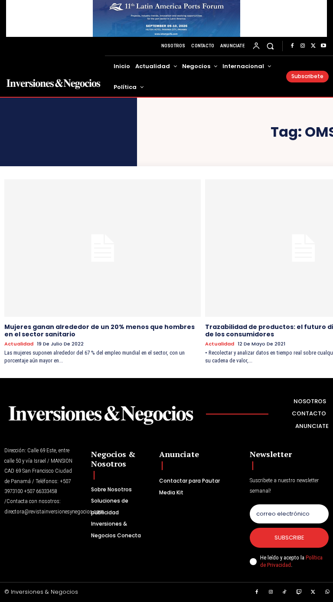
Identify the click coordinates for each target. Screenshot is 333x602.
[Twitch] (299, 592)
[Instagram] (302, 46)
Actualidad (18, 344)
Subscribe (289, 537)
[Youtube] (323, 46)
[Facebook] (292, 46)
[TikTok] (285, 592)
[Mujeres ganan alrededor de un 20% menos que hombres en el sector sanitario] (102, 248)
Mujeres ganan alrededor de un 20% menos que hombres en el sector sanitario (99, 330)
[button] (270, 46)
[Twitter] (313, 46)
